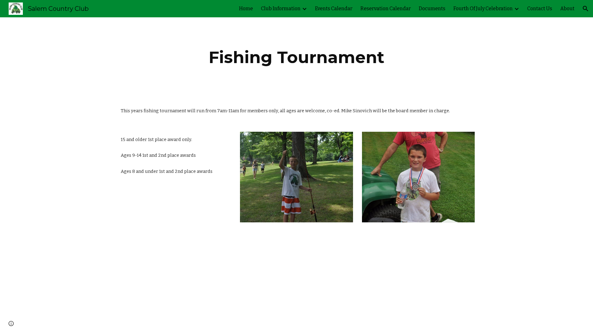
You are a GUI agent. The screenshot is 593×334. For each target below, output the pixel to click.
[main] (296, 57)
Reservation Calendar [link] (385, 8)
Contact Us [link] (539, 8)
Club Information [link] (281, 8)
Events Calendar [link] (333, 8)
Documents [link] (432, 8)
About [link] (567, 8)
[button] (585, 8)
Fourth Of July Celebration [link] (483, 8)
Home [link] (246, 8)
